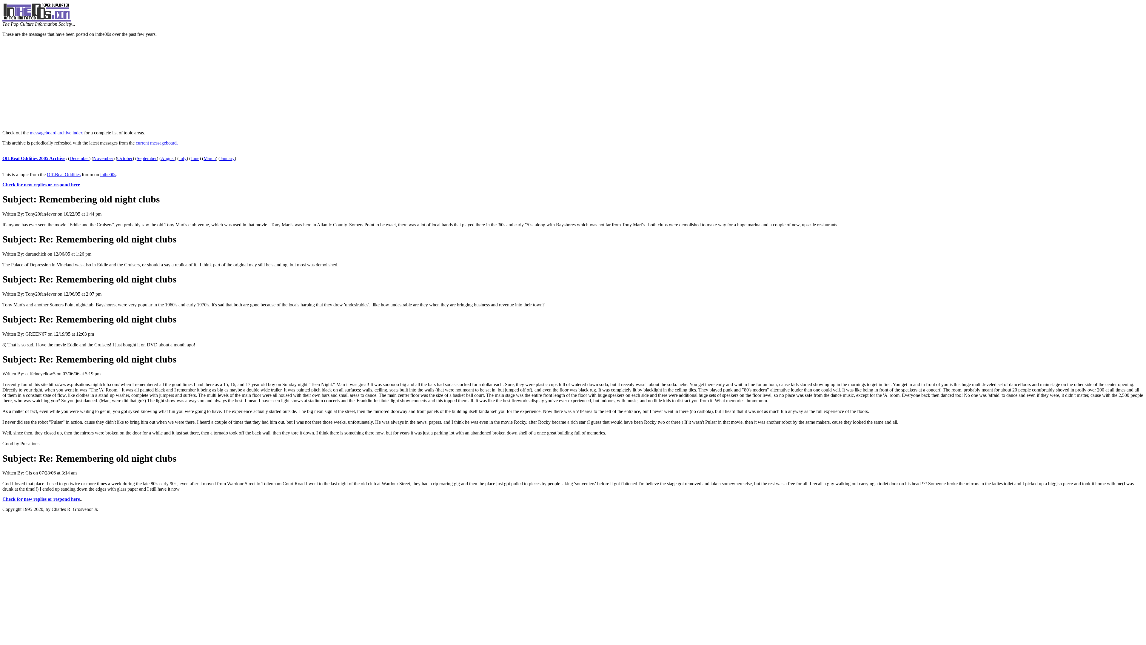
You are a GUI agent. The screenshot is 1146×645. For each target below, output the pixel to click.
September (147, 158)
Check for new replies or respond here (41, 184)
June (195, 158)
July (183, 158)
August (168, 158)
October (125, 158)
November (103, 158)
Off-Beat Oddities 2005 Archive (33, 158)
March (210, 158)
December (79, 158)
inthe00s (108, 174)
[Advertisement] (573, 83)
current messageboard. (157, 142)
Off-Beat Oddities (64, 174)
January (227, 158)
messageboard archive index (56, 132)
